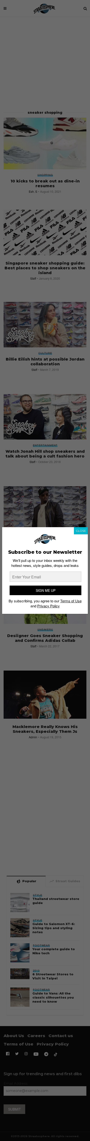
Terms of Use (71, 600)
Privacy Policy (48, 605)
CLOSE (81, 530)
